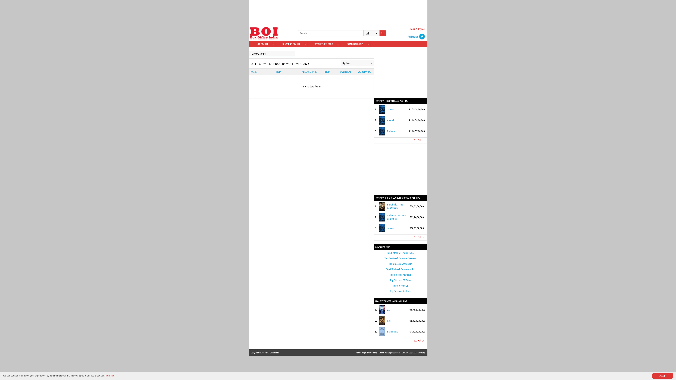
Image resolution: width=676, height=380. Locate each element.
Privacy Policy (371, 352)
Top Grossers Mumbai (400, 274)
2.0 (388, 309)
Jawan (390, 109)
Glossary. (421, 352)
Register (421, 29)
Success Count (291, 44)
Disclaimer (395, 352)
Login (412, 29)
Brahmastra (392, 331)
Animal (390, 120)
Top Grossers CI (400, 285)
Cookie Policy (384, 352)
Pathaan (391, 131)
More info (109, 376)
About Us (360, 352)
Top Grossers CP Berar (400, 280)
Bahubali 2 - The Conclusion (395, 206)
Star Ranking (355, 44)
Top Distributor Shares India (400, 253)
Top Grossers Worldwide (400, 263)
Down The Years (323, 44)
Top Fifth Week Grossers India (400, 269)
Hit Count (262, 44)
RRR (389, 320)
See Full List (419, 140)
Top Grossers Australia (400, 291)
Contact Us (406, 352)
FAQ (414, 352)
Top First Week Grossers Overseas (400, 258)
